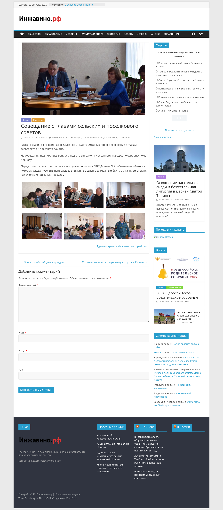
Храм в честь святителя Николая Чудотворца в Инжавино (110, 468)
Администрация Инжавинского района (122, 246)
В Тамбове (146, 427)
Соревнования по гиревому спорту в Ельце (114, 262)
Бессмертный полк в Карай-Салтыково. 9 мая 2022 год (188, 315)
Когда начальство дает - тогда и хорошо (181, 97)
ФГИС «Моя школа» (183, 352)
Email (22, 351)
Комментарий (28, 285)
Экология (113, 33)
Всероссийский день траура (42, 262)
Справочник (172, 33)
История (71, 33)
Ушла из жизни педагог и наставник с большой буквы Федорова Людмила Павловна (176, 361)
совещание (124, 137)
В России (183, 427)
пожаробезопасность (93, 137)
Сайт (21, 370)
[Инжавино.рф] (22, 34)
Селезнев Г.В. (111, 137)
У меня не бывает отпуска (173, 110)
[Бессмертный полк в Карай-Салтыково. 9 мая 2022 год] (164, 310)
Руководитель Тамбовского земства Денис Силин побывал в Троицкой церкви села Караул (177, 376)
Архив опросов (162, 137)
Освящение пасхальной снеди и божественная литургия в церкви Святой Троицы (179, 189)
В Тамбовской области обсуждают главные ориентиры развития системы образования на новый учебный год (148, 443)
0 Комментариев (60, 137)
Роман (157, 352)
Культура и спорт (92, 33)
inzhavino (43, 137)
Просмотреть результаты (179, 130)
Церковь (142, 33)
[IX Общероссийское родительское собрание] (179, 257)
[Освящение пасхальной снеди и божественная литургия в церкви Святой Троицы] (179, 147)
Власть (128, 33)
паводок (77, 137)
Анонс (155, 33)
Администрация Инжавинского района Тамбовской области (109, 456)
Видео (161, 287)
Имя (22, 332)
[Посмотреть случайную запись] (201, 34)
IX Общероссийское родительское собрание (177, 295)
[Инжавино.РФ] (40, 434)
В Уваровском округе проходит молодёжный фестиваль (147, 475)
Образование (53, 33)
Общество (34, 33)
